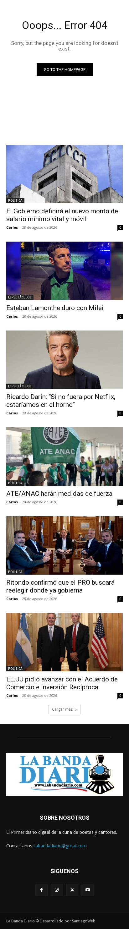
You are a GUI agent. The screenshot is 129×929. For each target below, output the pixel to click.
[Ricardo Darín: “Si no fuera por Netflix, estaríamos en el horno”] (64, 360)
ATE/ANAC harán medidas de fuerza (59, 493)
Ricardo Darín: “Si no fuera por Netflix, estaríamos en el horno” (60, 400)
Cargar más (62, 709)
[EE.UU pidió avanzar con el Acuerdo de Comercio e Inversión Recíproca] (64, 642)
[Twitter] (72, 890)
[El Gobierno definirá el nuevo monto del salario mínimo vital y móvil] (64, 174)
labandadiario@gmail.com (60, 846)
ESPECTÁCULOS (20, 297)
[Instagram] (57, 890)
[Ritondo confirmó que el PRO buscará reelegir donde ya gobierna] (64, 545)
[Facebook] (41, 890)
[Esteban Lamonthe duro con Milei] (64, 271)
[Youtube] (87, 890)
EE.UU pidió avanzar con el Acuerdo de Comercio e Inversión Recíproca (62, 683)
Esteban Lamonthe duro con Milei (55, 308)
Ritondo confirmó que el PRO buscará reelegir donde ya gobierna (60, 586)
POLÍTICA (15, 200)
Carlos (12, 227)
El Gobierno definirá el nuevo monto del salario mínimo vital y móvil (63, 215)
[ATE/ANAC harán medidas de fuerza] (64, 456)
